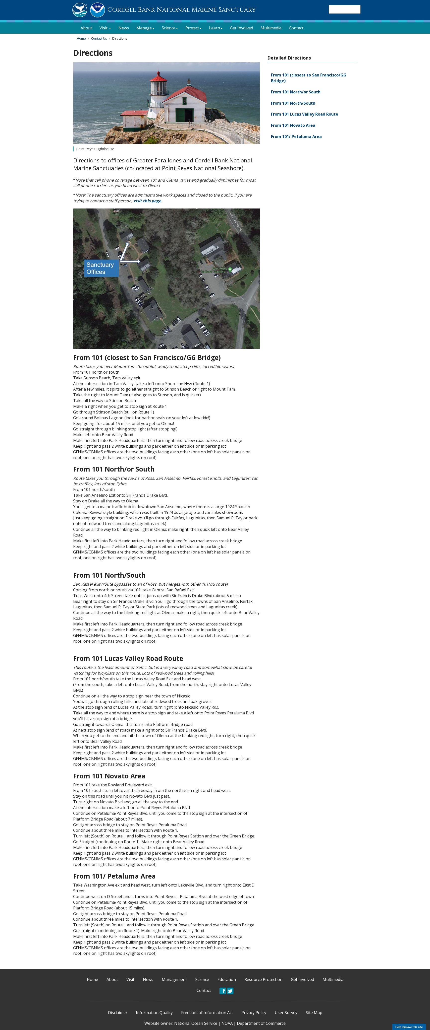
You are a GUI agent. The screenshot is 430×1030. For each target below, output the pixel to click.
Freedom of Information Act (207, 1012)
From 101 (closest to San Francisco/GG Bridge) (308, 77)
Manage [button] (144, 28)
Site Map (314, 1012)
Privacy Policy (253, 1012)
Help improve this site (409, 1027)
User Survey (286, 1012)
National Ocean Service (195, 1023)
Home (81, 38)
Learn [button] (214, 28)
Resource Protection (263, 979)
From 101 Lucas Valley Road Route (304, 114)
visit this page (147, 201)
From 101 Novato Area (293, 125)
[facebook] (222, 990)
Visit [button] (104, 28)
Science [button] (168, 28)
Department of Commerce (261, 1023)
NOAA (227, 1023)
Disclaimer (117, 1012)
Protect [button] (192, 28)
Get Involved (241, 28)
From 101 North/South (293, 103)
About (86, 28)
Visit (130, 979)
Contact (296, 28)
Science (202, 979)
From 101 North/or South (296, 92)
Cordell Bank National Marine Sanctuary (181, 9)
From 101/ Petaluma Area (296, 136)
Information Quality (154, 1012)
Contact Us (99, 38)
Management (174, 979)
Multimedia (271, 28)
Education (226, 979)
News (123, 28)
